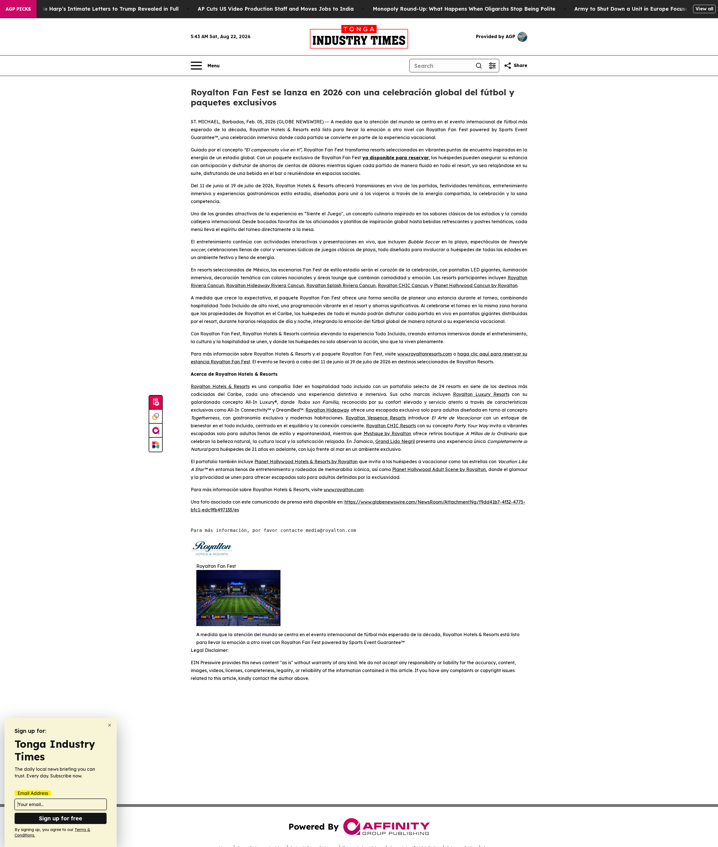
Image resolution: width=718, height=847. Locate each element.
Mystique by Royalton (387, 433)
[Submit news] (155, 403)
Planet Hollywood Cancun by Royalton (475, 285)
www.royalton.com (343, 489)
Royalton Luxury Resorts (481, 394)
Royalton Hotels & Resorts (220, 386)
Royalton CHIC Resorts (391, 425)
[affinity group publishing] (155, 431)
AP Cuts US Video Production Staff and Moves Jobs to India (276, 9)
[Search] (478, 65)
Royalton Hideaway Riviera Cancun (265, 285)
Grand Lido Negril (395, 441)
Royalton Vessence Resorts (376, 418)
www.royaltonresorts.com (424, 354)
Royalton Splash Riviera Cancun (341, 285)
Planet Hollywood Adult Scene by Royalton (439, 469)
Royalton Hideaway (327, 410)
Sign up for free (60, 818)
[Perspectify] (155, 417)
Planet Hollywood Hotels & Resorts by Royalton (306, 461)
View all (704, 8)
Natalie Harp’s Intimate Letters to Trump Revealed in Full (103, 9)
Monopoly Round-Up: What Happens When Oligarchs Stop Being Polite (464, 9)
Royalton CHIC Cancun (403, 285)
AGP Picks (18, 9)
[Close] (109, 725)
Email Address (32, 793)
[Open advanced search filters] (492, 65)
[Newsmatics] (155, 445)
